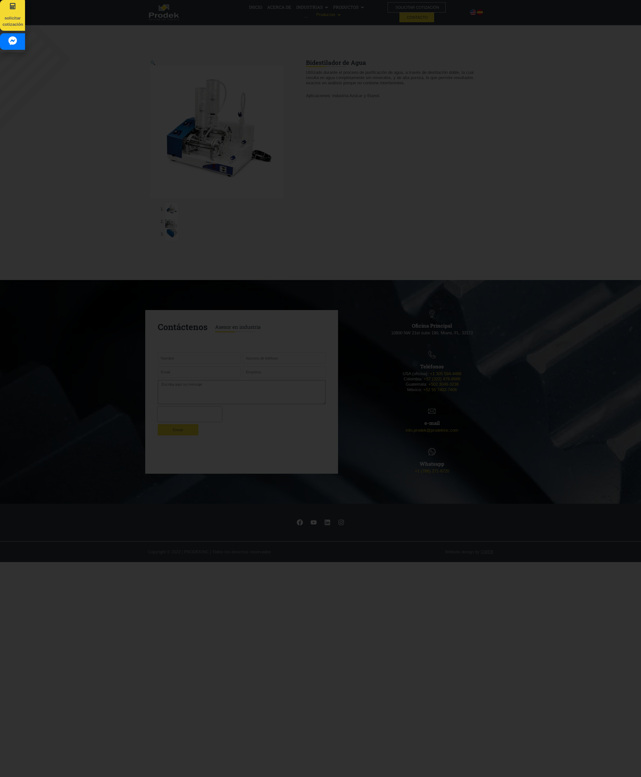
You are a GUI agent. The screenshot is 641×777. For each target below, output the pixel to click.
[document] (320, 388)
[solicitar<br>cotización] (13, 6)
